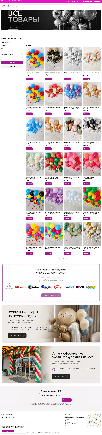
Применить (12, 62)
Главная (3, 35)
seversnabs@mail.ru (70, 427)
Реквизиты (34, 432)
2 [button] (63, 258)
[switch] (22, 54)
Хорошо (8, 431)
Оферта (40, 432)
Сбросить (12, 66)
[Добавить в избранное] (42, 48)
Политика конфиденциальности (51, 432)
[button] (88, 6)
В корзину (29, 79)
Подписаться (66, 400)
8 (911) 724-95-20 (69, 420)
